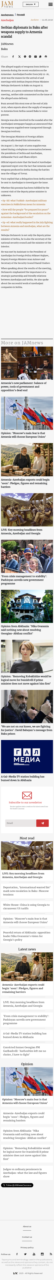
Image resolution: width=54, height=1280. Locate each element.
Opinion (27, 1064)
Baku (4, 49)
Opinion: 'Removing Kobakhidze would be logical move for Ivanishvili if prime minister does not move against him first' (26, 680)
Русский (21, 15)
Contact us (27, 1237)
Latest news (27, 949)
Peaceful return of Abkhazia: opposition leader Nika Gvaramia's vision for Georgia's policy (26, 936)
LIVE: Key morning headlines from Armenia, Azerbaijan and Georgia (21, 531)
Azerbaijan (7, 20)
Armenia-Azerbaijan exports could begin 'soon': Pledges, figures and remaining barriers (25, 483)
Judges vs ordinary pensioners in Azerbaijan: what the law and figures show (25, 1173)
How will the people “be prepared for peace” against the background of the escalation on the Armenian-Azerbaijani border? (26, 213)
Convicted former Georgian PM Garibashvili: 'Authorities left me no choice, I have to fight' (24, 1051)
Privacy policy (27, 1247)
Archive (36, 20)
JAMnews (7, 44)
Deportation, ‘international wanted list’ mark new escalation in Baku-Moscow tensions (27, 891)
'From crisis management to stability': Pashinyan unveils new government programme (24, 580)
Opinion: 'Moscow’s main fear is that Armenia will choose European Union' (23, 435)
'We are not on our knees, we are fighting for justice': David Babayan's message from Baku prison (26, 730)
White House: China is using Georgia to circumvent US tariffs (26, 906)
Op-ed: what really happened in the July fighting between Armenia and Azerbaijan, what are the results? (27, 226)
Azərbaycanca (7, 15)
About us (27, 1226)
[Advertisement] (27, 314)
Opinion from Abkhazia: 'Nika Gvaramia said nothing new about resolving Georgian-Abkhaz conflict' (25, 630)
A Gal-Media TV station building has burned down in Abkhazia (22, 778)
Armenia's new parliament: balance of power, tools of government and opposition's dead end (23, 387)
